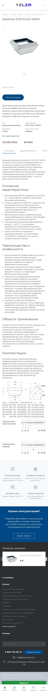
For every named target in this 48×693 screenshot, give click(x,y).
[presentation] (46, 151)
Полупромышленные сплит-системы (17, 596)
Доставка (28, 142)
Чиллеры (6, 603)
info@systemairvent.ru (26, 657)
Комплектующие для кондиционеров (18, 613)
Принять (24, 683)
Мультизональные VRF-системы (15, 599)
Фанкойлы (6, 606)
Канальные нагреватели (12, 623)
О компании (7, 578)
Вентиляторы (8, 620)
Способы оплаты (9, 142)
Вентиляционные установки (14, 616)
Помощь (6, 633)
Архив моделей (8, 626)
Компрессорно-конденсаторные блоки (18, 609)
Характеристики (28, 151)
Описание (9, 151)
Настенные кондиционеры (13, 589)
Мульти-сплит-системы (11, 593)
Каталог (6, 584)
